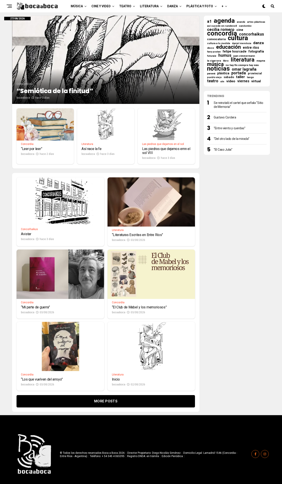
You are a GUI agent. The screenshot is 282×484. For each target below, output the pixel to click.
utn (222, 81)
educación (228, 47)
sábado (229, 77)
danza (258, 43)
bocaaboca (23, 97)
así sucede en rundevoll (222, 25)
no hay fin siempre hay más (242, 65)
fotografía (256, 51)
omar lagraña (244, 69)
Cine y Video (101, 6)
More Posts (105, 401)
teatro (212, 81)
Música (77, 6)
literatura (242, 59)
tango (250, 77)
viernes (243, 81)
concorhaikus (251, 34)
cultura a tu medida (218, 43)
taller (240, 77)
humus (224, 55)
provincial (255, 73)
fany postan (214, 51)
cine (239, 30)
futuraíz (211, 55)
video (230, 81)
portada (238, 73)
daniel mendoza (241, 43)
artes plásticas (256, 22)
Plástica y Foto (199, 6)
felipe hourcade (235, 51)
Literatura (149, 6)
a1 (209, 21)
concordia (222, 33)
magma (260, 60)
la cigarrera (214, 60)
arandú (241, 22)
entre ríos (251, 47)
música (215, 64)
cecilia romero (220, 29)
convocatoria (216, 39)
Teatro (125, 6)
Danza (172, 6)
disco (210, 47)
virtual (256, 81)
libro (226, 60)
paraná (211, 73)
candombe (245, 25)
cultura (238, 38)
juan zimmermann (244, 55)
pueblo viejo (214, 77)
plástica (223, 73)
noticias (218, 68)
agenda (224, 21)
